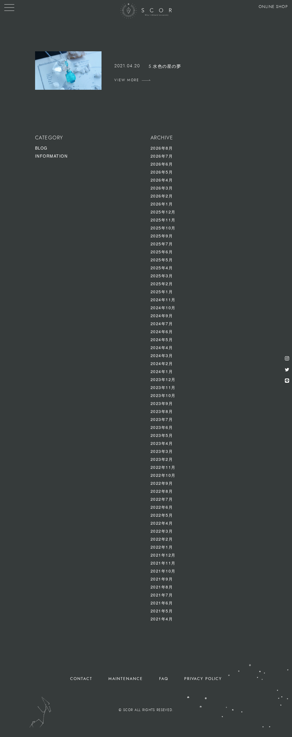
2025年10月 (163, 228)
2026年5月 (162, 172)
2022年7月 (162, 499)
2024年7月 (162, 323)
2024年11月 (163, 299)
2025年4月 (162, 267)
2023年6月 (162, 427)
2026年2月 (162, 196)
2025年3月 (162, 275)
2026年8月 (162, 148)
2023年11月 (163, 387)
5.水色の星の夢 (165, 66)
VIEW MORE (126, 80)
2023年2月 (162, 459)
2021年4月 (162, 619)
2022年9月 (162, 483)
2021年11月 (163, 563)
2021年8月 (162, 587)
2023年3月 (162, 451)
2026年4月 (162, 180)
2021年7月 (162, 595)
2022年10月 (163, 475)
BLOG (41, 148)
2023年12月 (163, 379)
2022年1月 (162, 547)
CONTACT (81, 678)
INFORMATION (51, 156)
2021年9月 (162, 579)
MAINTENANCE (125, 678)
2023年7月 (162, 419)
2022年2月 (162, 539)
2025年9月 (162, 236)
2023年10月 (163, 395)
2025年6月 (162, 252)
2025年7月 (162, 244)
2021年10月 (163, 571)
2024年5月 (162, 339)
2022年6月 (162, 507)
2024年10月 (163, 307)
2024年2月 (162, 363)
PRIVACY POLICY (203, 678)
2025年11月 (163, 220)
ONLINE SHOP (273, 7)
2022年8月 (162, 491)
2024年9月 (162, 315)
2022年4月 (162, 523)
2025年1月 (162, 291)
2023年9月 (162, 403)
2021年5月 (162, 611)
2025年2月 (162, 283)
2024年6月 (162, 331)
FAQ (163, 678)
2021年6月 (162, 603)
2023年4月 (162, 443)
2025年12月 (163, 212)
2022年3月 (162, 531)
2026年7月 (162, 156)
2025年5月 (162, 259)
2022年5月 (162, 515)
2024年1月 (162, 371)
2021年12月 (163, 555)
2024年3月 (162, 355)
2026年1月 (162, 204)
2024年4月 (162, 347)
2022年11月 (163, 467)
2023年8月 (162, 411)
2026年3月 (162, 188)
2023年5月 (162, 435)
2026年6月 (162, 164)
